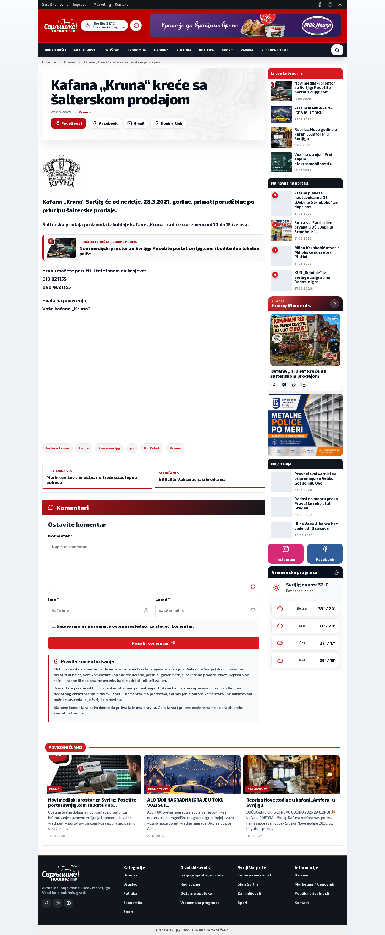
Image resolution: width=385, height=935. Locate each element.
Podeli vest (71, 123)
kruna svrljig (109, 448)
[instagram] (57, 903)
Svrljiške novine (55, 4)
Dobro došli (55, 50)
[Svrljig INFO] (60, 25)
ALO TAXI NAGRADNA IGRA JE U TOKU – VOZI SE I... (187, 802)
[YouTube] (340, 4)
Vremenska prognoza (200, 902)
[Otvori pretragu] (337, 49)
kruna (84, 448)
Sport (227, 50)
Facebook (108, 123)
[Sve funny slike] (334, 303)
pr (132, 448)
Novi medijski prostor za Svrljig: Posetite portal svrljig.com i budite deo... (92, 802)
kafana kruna (57, 448)
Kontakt (121, 4)
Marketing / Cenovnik (314, 884)
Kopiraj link (171, 123)
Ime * (53, 599)
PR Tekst (152, 448)
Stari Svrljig (248, 884)
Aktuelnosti (85, 50)
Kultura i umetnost (254, 875)
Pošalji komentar (150, 643)
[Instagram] (330, 4)
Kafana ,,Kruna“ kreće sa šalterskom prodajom (298, 374)
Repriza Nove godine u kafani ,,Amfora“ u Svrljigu (290, 802)
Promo (69, 62)
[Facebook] (320, 4)
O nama (301, 875)
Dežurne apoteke (196, 893)
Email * (162, 599)
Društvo (112, 50)
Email (139, 123)
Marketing (102, 4)
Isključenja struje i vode (202, 875)
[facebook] (46, 903)
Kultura (183, 50)
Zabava (247, 50)
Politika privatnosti (312, 893)
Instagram (286, 559)
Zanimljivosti (249, 893)
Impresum (81, 4)
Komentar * (60, 535)
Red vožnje (190, 884)
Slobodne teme (274, 50)
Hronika (161, 50)
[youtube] (68, 903)
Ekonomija (137, 50)
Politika (206, 50)
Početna (49, 62)
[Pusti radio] (136, 25)
